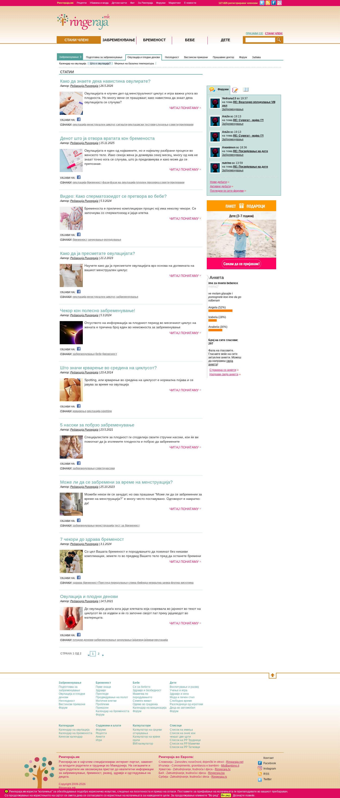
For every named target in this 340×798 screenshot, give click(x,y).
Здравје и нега (179, 693)
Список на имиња (181, 729)
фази (105, 182)
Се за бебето (141, 686)
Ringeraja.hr (223, 769)
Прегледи (102, 693)
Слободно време (181, 700)
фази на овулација (123, 182)
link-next (103, 655)
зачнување (95, 239)
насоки (110, 468)
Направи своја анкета (224, 374)
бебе (98, 354)
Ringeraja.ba (216, 773)
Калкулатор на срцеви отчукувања (147, 731)
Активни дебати (220, 186)
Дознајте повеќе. (244, 795)
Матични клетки (106, 700)
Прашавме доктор (223, 57)
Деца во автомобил (182, 707)
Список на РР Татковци (185, 747)
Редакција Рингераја (84, 86)
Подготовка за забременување (104, 57)
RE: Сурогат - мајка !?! (248, 120)
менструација (104, 525)
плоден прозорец (148, 182)
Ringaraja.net (234, 762)
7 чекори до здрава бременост (92, 539)
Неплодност (172, 57)
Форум (243, 57)
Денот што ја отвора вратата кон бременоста (107, 138)
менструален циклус (101, 124)
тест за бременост (127, 525)
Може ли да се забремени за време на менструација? (116, 482)
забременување (127, 296)
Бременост (154, 40)
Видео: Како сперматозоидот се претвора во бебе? (113, 196)
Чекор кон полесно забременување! (97, 310)
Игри (99, 740)
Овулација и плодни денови (143, 57)
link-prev (88, 655)
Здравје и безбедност (147, 690)
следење (162, 124)
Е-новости (190, 2)
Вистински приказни (196, 57)
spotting (106, 411)
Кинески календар (71, 736)
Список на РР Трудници (185, 740)
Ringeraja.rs (219, 776)
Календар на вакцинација (150, 707)
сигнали (121, 124)
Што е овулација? (100, 63)
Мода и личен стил (182, 697)
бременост (94, 182)
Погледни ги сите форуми (227, 190)
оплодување (112, 239)
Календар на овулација (72, 63)
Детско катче (119, 2)
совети (174, 124)
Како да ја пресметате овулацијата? (97, 253)
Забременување (233, 109)
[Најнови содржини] (245, 90)
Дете (225, 40)
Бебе (190, 40)
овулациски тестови (141, 124)
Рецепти (82, 2)
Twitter (267, 779)
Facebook (269, 763)
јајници (149, 640)
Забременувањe (69, 57)
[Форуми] (212, 90)
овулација (80, 124)
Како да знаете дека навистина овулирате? (105, 81)
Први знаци (103, 686)
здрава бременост (85, 582)
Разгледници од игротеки (186, 704)
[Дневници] (235, 90)
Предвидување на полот (112, 697)
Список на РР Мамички (185, 743)
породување (119, 582)
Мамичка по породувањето (142, 695)
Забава (256, 57)
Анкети (100, 736)
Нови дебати (218, 182)
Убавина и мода (99, 2)
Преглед (104, 582)
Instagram (269, 768)
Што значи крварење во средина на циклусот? (108, 367)
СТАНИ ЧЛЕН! (274, 33)
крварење (79, 411)
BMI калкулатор (143, 743)
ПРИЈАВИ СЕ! (254, 33)
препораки (186, 124)
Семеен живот (142, 700)
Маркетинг (175, 2)
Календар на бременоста (112, 711)
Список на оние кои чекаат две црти (182, 735)
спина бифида (138, 582)
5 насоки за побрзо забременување (97, 424)
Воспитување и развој (184, 686)
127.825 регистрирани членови (238, 3)
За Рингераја (145, 2)
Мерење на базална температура (134, 63)
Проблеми (102, 704)
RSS (266, 774)
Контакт (268, 758)
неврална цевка (159, 582)
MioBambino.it (230, 765)
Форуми (160, 2)
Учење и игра (178, 690)
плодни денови (83, 640)
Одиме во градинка (145, 704)
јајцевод (138, 640)
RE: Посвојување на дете (250, 151)
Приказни (102, 707)
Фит (132, 2)
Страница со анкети (223, 370)
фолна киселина (182, 582)
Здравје (101, 690)
